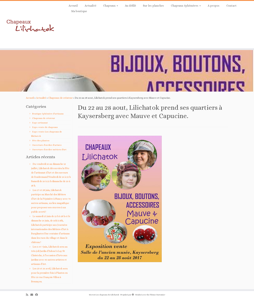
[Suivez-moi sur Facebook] (37, 295)
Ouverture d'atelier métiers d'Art (49, 149)
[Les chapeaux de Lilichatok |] (29, 25)
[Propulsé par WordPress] (133, 294)
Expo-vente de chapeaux (45, 127)
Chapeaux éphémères (185, 5)
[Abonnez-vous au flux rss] (28, 295)
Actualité (90, 5)
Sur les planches (153, 5)
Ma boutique (79, 11)
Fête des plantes (40, 140)
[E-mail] (32, 295)
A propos (213, 5)
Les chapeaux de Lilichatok (107, 295)
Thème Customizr (157, 295)
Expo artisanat (40, 122)
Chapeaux (109, 5)
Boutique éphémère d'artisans (48, 113)
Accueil (73, 5)
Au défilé (130, 5)
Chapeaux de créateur (60, 97)
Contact (231, 5)
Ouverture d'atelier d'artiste (47, 145)
